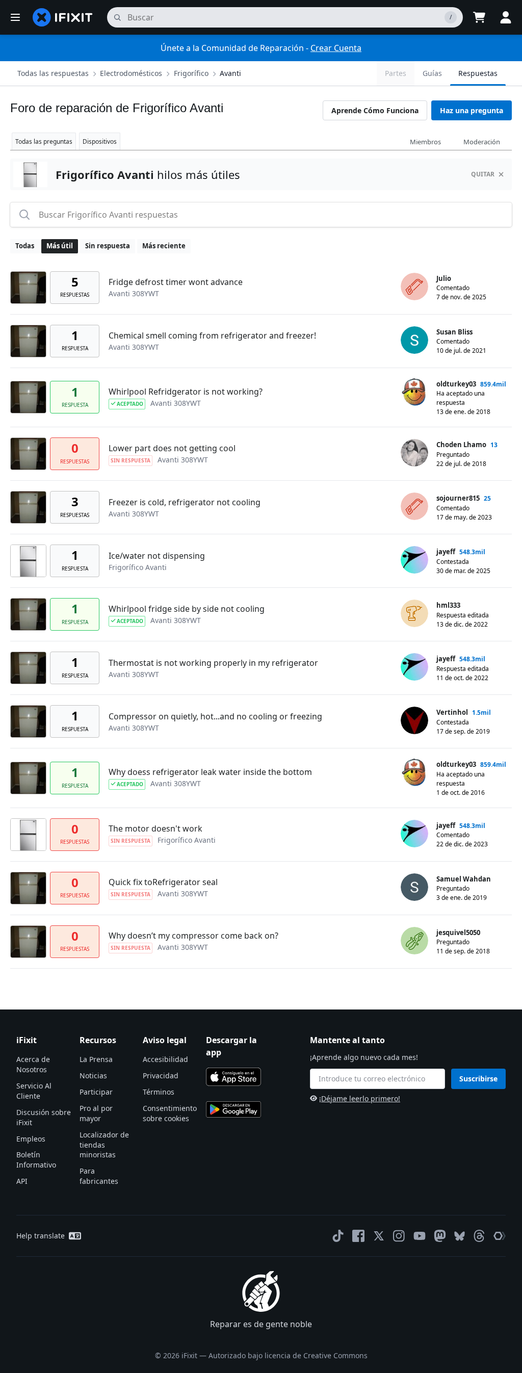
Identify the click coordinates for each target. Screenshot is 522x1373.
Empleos (30, 1139)
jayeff (445, 551)
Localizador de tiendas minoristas (104, 1145)
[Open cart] (479, 17)
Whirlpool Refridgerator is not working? (186, 391)
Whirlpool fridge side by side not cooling (187, 608)
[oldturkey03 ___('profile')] (414, 392)
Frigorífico (191, 73)
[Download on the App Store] (233, 1077)
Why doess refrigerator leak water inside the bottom (210, 772)
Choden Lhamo (461, 444)
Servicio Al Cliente (33, 1091)
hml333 (448, 605)
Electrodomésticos (131, 73)
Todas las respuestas (53, 73)
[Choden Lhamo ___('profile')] (414, 453)
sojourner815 (458, 498)
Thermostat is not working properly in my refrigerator (213, 662)
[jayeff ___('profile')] (414, 560)
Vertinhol (452, 712)
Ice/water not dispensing (157, 555)
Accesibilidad (165, 1059)
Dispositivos (100, 141)
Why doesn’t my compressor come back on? (193, 935)
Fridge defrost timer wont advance (176, 282)
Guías (432, 73)
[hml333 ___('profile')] (414, 613)
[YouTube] (419, 1236)
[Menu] (15, 17)
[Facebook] (358, 1236)
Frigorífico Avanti (138, 567)
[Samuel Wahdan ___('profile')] (414, 887)
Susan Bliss (454, 331)
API (22, 1181)
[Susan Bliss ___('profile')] (414, 340)
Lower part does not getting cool (172, 448)
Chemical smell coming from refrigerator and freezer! (212, 335)
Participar (96, 1092)
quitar (482, 174)
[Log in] (505, 17)
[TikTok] (338, 1236)
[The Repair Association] (499, 1236)
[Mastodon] (440, 1236)
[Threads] (479, 1236)
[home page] (63, 17)
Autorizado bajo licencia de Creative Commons (288, 1355)
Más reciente (164, 245)
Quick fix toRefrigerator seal (163, 882)
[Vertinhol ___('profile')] (414, 720)
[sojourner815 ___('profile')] (414, 506)
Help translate (40, 1235)
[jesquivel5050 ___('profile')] (414, 940)
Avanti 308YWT (134, 293)
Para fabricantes (99, 1176)
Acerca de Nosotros (33, 1064)
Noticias (93, 1075)
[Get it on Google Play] (233, 1109)
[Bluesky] (459, 1236)
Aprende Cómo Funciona (375, 110)
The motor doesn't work (155, 828)
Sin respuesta (107, 245)
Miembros (425, 141)
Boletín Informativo (36, 1160)
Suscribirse (478, 1078)
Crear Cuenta (335, 48)
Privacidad (160, 1075)
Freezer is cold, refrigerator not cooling (184, 502)
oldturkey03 (456, 383)
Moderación (481, 141)
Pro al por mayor (96, 1113)
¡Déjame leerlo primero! (359, 1098)
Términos (158, 1092)
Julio (443, 278)
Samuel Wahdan (463, 879)
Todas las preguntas (43, 141)
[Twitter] (379, 1236)
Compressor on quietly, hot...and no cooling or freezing (215, 716)
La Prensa (96, 1059)
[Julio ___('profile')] (414, 286)
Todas (24, 245)
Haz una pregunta (471, 110)
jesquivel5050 (458, 932)
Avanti (230, 73)
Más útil (59, 245)
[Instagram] (399, 1236)
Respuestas (478, 73)
